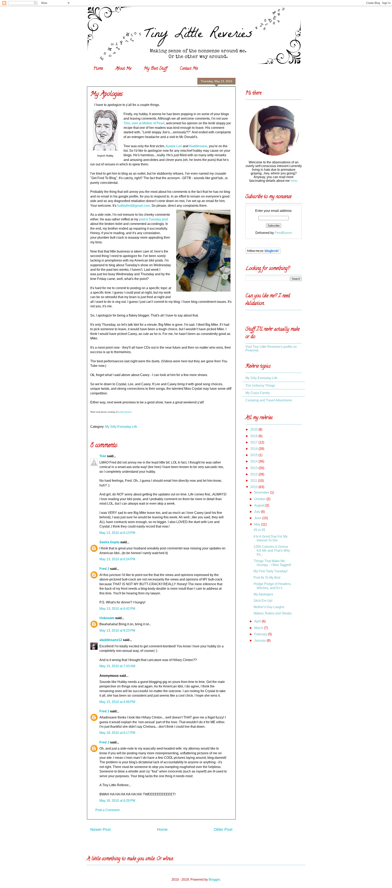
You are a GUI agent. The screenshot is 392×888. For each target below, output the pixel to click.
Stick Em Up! (263, 600)
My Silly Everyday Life (121, 426)
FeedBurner (283, 233)
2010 (254, 487)
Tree (102, 456)
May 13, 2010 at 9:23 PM (117, 630)
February (261, 634)
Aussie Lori (174, 146)
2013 (254, 468)
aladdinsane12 (110, 640)
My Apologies (106, 94)
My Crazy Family (257, 393)
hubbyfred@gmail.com (133, 205)
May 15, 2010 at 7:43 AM (117, 666)
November (262, 492)
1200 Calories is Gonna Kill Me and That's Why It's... (272, 550)
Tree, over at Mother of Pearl (144, 123)
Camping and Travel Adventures (268, 400)
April (258, 621)
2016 (254, 448)
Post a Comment (107, 810)
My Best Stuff (155, 69)
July (257, 511)
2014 (254, 461)
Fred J (104, 568)
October (260, 499)
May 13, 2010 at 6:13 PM (117, 532)
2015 (254, 455)
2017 (254, 442)
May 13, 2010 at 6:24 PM (117, 559)
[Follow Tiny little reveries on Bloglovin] (263, 252)
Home (98, 69)
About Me (123, 69)
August (259, 505)
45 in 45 (259, 530)
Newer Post (100, 829)
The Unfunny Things (260, 385)
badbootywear (125, 412)
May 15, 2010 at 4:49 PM (117, 702)
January (260, 640)
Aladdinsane (198, 146)
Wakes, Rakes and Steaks (273, 613)
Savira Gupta (109, 542)
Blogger (214, 879)
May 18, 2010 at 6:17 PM (117, 732)
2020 (254, 429)
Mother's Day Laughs (269, 607)
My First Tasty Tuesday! (270, 571)
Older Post (223, 829)
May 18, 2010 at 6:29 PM (117, 800)
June (258, 518)
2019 (254, 436)
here (294, 180)
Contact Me (189, 69)
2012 (254, 474)
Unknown (106, 618)
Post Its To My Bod (267, 577)
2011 (254, 480)
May (257, 524)
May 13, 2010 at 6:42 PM (117, 608)
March (259, 628)
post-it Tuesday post (153, 219)
